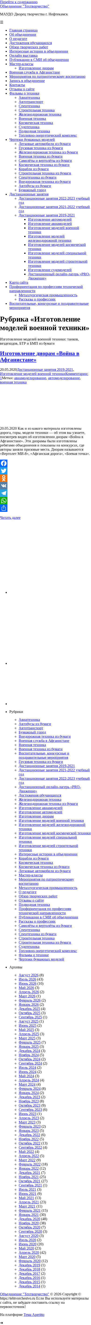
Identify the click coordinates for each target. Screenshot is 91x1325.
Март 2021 (27, 1206)
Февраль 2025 (30, 1042)
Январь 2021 (29, 1215)
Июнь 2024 (27, 1072)
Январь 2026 (29, 1004)
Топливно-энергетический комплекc (48, 951)
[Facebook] (45, 463)
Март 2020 (27, 1257)
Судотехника (29, 947)
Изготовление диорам (36, 816)
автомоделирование (64, 378)
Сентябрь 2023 (30, 1110)
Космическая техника (36, 862)
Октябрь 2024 (29, 1059)
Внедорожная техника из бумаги (45, 736)
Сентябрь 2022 (30, 1147)
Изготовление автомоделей (40, 812)
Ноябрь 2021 (29, 1177)
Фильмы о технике (34, 955)
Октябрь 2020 (29, 1227)
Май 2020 (26, 1248)
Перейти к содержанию (19, 2)
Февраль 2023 (30, 1126)
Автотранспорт (31, 728)
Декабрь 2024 (29, 1051)
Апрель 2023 (29, 1118)
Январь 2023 (29, 1131)
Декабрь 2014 (29, 1286)
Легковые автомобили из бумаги (45, 871)
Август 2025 (28, 1021)
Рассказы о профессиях (37, 921)
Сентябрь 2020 (30, 1231)
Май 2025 (26, 1030)
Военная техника (32, 745)
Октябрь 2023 (29, 1105)
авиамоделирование (30, 378)
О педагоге (27, 892)
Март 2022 (27, 1160)
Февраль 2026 (30, 1000)
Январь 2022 (29, 1168)
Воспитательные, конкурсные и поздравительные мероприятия (44, 755)
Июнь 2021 (27, 1194)
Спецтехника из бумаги (37, 934)
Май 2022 (26, 1152)
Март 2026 (27, 996)
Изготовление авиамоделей (41, 808)
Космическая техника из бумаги (44, 867)
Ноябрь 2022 (29, 1139)
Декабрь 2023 (29, 1097)
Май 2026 (26, 988)
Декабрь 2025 (29, 1009)
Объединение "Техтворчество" (24, 6)
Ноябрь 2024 (29, 1055)
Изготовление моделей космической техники (55, 833)
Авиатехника (29, 720)
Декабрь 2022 (29, 1135)
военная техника (13, 382)
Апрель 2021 (29, 1202)
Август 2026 (28, 975)
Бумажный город (32, 732)
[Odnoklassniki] (45, 478)
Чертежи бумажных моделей (41, 959)
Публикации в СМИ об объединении (48, 917)
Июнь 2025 (27, 1025)
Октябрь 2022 (29, 1143)
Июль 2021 (27, 1189)
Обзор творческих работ (38, 896)
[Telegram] (45, 493)
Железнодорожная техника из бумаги (48, 804)
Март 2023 (27, 1122)
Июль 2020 (27, 1240)
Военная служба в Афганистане (44, 741)
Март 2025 (27, 1038)
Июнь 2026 (27, 983)
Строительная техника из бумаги (45, 942)
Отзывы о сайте (31, 900)
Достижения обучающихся (40, 795)
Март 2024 (27, 1084)
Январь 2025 (29, 1047)
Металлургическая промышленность (48, 888)
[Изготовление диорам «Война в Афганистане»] (35, 420)
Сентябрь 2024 (30, 1063)
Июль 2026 (27, 979)
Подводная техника (34, 905)
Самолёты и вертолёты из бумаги (45, 926)
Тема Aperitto (34, 1315)
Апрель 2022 (29, 1156)
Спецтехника (29, 930)
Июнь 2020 (27, 1244)
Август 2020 (28, 1236)
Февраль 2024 (30, 1089)
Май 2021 (26, 1198)
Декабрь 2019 (29, 1265)
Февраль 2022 (30, 1164)
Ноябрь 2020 (29, 1223)
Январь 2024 (29, 1093)
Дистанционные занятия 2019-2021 (45, 370)
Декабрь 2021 (29, 1173)
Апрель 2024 (29, 1080)
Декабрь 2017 (29, 1273)
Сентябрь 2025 (30, 1017)
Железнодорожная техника (40, 799)
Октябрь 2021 (29, 1181)
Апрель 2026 (29, 992)
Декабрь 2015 (29, 1282)
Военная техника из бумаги (41, 749)
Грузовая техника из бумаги (41, 762)
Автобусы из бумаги (35, 724)
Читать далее (10, 518)
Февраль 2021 (30, 1210)
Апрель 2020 (29, 1252)
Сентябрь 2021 (30, 1185)
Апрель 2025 (29, 1034)
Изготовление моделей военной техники (32, 374)
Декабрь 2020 (29, 1219)
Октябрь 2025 (29, 1013)
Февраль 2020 (30, 1261)
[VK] (45, 485)
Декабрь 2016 (29, 1278)
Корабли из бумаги (34, 858)
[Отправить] (45, 508)
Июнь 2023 (27, 1114)
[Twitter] (45, 471)
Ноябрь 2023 (29, 1101)
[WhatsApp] (45, 500)
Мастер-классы (31, 875)
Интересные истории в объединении (48, 854)
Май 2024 (26, 1076)
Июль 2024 (27, 1068)
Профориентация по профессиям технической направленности (45, 911)
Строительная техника (37, 938)
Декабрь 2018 (29, 1269)
